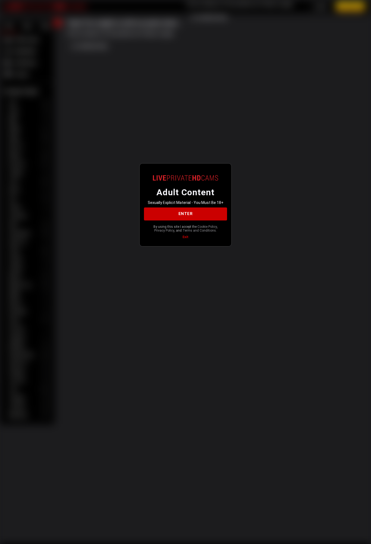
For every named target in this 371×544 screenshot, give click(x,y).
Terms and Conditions (199, 230)
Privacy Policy (164, 230)
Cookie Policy (207, 227)
